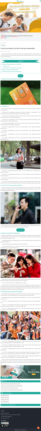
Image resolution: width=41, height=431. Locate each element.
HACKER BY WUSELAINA (5, 395)
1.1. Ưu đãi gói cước (6, 66)
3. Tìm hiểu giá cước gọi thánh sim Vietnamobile (11, 71)
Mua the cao (8, 36)
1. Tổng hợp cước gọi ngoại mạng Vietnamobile (11, 64)
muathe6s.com (23, 429)
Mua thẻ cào (20, 75)
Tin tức (5, 42)
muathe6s (20, 360)
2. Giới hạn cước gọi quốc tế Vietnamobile (9, 69)
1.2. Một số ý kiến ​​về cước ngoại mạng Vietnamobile (12, 67)
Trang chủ (2, 42)
